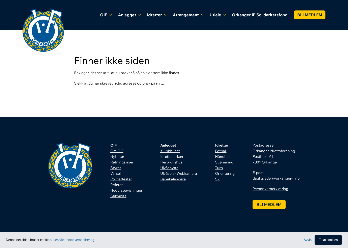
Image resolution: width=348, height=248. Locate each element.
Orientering (225, 173)
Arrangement (186, 14)
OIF (103, 14)
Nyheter (117, 156)
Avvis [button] (308, 240)
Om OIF (116, 151)
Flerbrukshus (171, 162)
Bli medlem (309, 14)
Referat (116, 184)
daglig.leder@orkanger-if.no (276, 178)
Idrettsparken (171, 156)
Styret (115, 167)
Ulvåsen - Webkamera (178, 173)
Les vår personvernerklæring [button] (73, 240)
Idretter (154, 14)
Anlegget (127, 14)
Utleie (215, 14)
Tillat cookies (328, 240)
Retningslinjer (122, 162)
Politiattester (121, 179)
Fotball (221, 151)
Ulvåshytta (169, 167)
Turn (219, 167)
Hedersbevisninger (126, 190)
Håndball (222, 156)
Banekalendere (173, 179)
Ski (217, 179)
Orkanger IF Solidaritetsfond (260, 14)
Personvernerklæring (270, 188)
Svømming (224, 162)
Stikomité (118, 196)
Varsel (115, 173)
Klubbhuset (170, 151)
